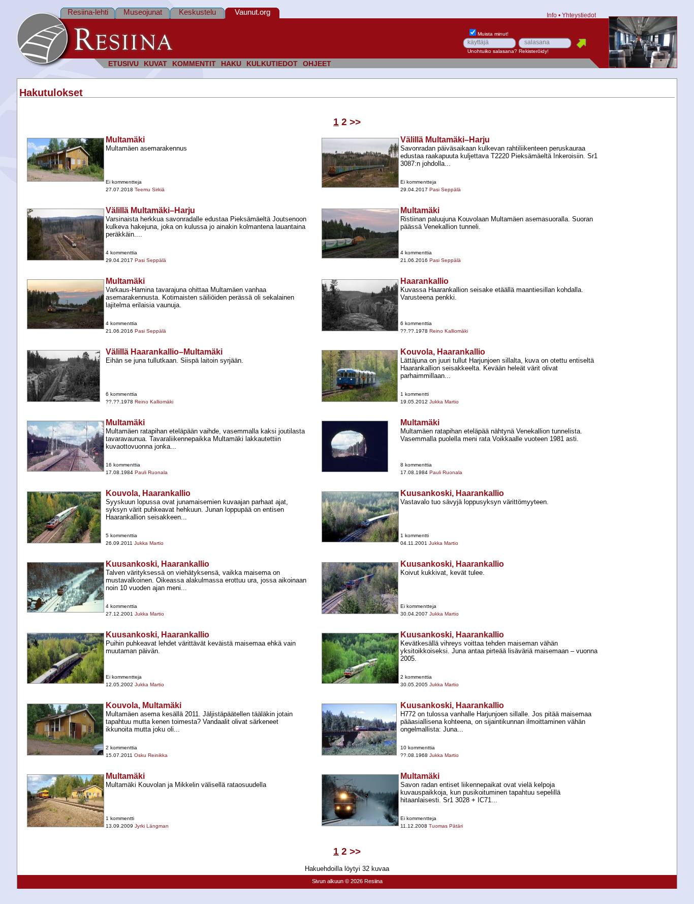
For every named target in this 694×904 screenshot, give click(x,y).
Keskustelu (197, 12)
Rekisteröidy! (534, 51)
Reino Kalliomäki (448, 331)
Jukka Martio (444, 401)
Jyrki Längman (152, 826)
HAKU (231, 64)
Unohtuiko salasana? (492, 51)
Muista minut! (493, 34)
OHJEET (317, 64)
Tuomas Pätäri (446, 826)
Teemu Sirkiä (150, 189)
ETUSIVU (123, 64)
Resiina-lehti (88, 12)
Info (552, 15)
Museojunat (142, 12)
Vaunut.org (252, 12)
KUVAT (155, 64)
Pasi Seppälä (445, 189)
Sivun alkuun (327, 881)
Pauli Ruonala (151, 472)
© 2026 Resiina (364, 881)
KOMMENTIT (194, 64)
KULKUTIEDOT (272, 64)
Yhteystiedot (579, 15)
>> (355, 121)
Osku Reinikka (151, 755)
